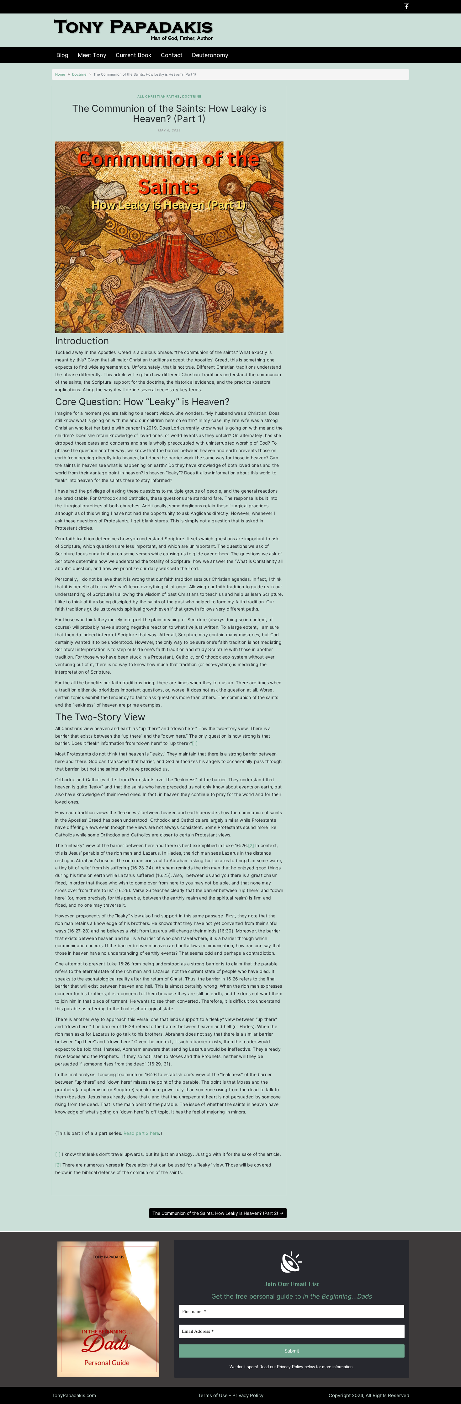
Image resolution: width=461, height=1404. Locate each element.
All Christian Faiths (158, 96)
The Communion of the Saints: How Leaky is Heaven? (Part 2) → (217, 1213)
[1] (195, 743)
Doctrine (79, 74)
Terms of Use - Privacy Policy (230, 1395)
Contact (172, 55)
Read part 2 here (141, 1133)
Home (60, 74)
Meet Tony (92, 55)
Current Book (133, 55)
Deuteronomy (210, 55)
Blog (62, 55)
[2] (251, 845)
